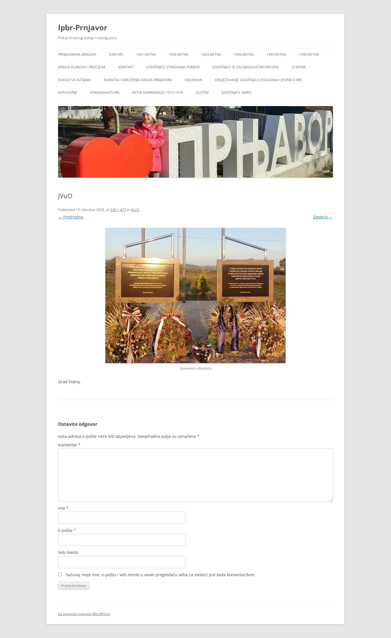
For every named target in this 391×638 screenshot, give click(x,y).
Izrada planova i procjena (82, 67)
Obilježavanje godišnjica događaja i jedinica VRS (258, 79)
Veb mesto (68, 552)
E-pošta (67, 530)
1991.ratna (146, 54)
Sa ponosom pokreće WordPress (84, 613)
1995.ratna (276, 54)
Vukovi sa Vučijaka (74, 79)
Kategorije (67, 92)
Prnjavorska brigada (77, 54)
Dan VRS (116, 54)
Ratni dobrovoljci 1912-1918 (157, 92)
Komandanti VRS (105, 92)
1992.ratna (179, 54)
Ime (63, 508)
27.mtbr (298, 67)
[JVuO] (195, 295)
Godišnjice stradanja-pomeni (173, 67)
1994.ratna (244, 54)
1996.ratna (309, 54)
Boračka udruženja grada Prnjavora (138, 79)
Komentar (69, 445)
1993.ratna (211, 54)
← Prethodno (70, 217)
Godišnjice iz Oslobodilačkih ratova (245, 67)
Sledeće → (323, 217)
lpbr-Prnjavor (82, 27)
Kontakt (126, 67)
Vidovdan (193, 79)
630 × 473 (118, 209)
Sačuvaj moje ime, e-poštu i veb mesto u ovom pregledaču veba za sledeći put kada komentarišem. (161, 574)
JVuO (135, 209)
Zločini (202, 92)
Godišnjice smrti (236, 92)
